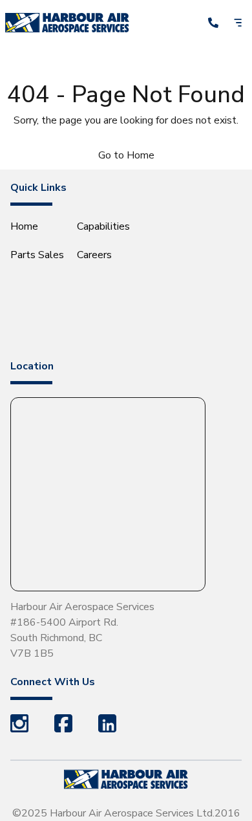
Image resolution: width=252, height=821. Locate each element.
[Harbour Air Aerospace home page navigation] (67, 22)
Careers (94, 255)
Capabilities (103, 226)
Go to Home (126, 155)
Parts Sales (37, 255)
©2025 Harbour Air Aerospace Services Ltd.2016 (126, 813)
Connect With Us (52, 682)
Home (24, 226)
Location (32, 366)
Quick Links (38, 188)
